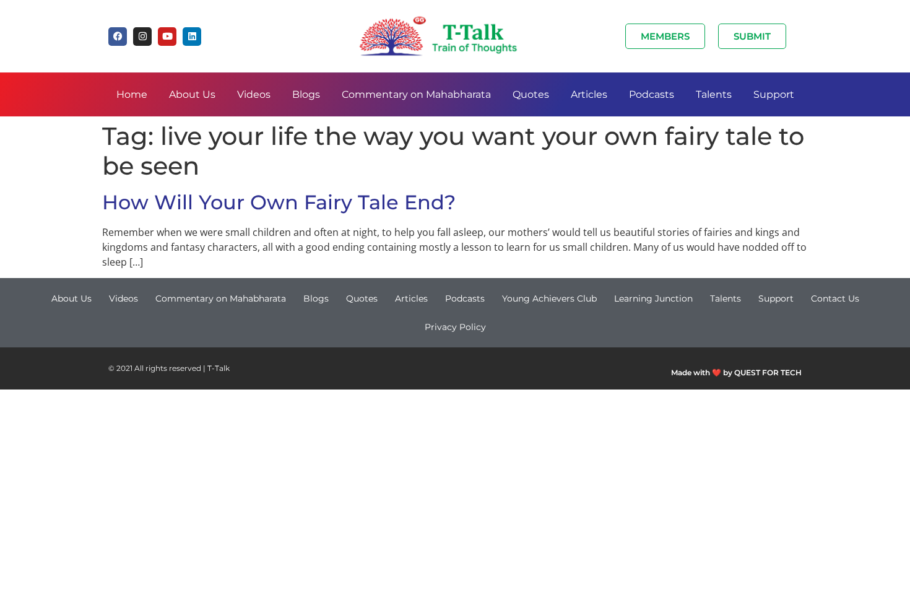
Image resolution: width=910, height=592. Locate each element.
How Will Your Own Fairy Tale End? (279, 202)
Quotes (531, 94)
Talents (714, 94)
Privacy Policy (455, 327)
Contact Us (835, 298)
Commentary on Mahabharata (416, 94)
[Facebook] (117, 36)
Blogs (306, 94)
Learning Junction (653, 298)
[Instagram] (142, 36)
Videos (254, 94)
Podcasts (651, 94)
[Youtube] (167, 36)
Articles (589, 94)
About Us (192, 94)
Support (773, 94)
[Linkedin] (192, 36)
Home (131, 94)
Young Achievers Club (549, 298)
